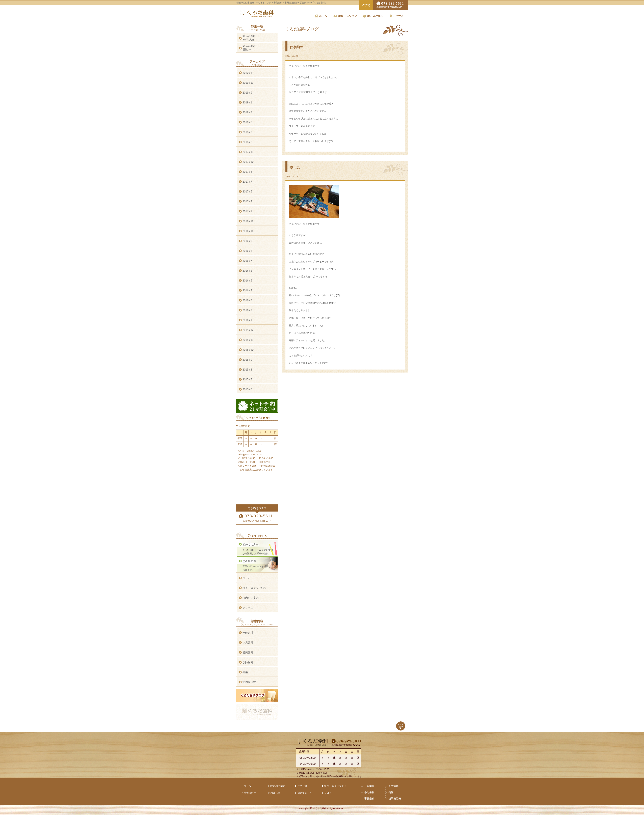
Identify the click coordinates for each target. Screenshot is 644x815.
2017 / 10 (248, 161)
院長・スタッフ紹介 (255, 587)
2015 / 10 (248, 349)
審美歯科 (248, 652)
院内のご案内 (251, 597)
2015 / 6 (247, 389)
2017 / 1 (247, 211)
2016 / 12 (248, 221)
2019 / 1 (247, 102)
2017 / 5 (247, 191)
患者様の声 (250, 792)
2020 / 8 (247, 72)
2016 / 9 (247, 241)
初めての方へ (304, 792)
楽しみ (295, 168)
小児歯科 (248, 642)
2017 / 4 (247, 201)
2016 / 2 (247, 310)
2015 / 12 (248, 330)
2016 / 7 (247, 260)
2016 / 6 (247, 270)
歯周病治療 (249, 682)
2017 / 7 (247, 181)
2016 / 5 (247, 280)
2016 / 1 (247, 320)
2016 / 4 (247, 290)
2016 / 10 (248, 231)
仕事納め (296, 47)
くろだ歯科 (257, 13)
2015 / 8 (247, 369)
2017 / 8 (247, 171)
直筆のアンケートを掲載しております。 (258, 565)
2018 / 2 (247, 142)
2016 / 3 (247, 300)
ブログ (328, 792)
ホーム (247, 578)
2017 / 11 (248, 152)
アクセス (248, 607)
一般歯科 (248, 632)
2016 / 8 (247, 250)
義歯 (245, 672)
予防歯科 (248, 662)
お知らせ (275, 792)
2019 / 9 (247, 92)
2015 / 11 (248, 340)
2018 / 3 (247, 132)
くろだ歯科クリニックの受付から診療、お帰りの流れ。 (258, 549)
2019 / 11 (248, 82)
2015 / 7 (247, 379)
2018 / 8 (247, 112)
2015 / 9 (247, 359)
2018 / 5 (247, 122)
